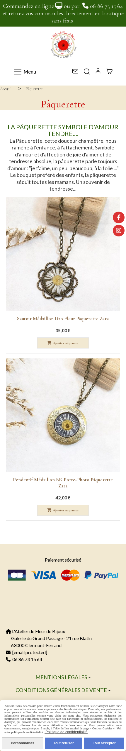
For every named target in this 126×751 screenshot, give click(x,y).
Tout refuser (64, 743)
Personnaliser (22, 743)
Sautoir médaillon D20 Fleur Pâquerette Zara (63, 319)
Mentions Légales (61, 677)
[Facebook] (119, 217)
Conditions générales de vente (61, 690)
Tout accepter (104, 743)
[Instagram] (119, 230)
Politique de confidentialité (66, 732)
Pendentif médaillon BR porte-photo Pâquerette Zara (63, 483)
